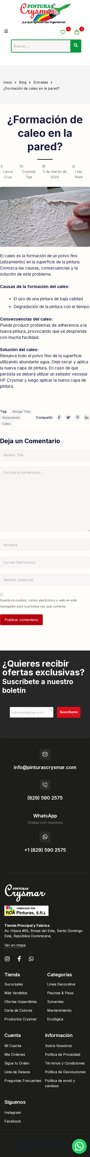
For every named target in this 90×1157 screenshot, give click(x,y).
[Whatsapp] (31, 958)
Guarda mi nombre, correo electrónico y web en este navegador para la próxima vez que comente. (38, 603)
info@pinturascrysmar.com (45, 767)
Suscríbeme (69, 712)
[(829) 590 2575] (45, 784)
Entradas (40, 82)
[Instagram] (7, 958)
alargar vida (21, 411)
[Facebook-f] (19, 958)
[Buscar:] (46, 47)
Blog (22, 82)
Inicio (7, 82)
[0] (63, 32)
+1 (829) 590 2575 (45, 850)
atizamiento (11, 417)
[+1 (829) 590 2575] (45, 837)
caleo (6, 424)
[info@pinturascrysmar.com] (45, 754)
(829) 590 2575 (45, 798)
